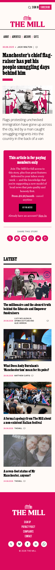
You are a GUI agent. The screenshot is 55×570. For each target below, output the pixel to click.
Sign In (35, 7)
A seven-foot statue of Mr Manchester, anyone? (19, 473)
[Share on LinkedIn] (24, 238)
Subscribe (45, 7)
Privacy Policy (28, 527)
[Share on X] (10, 238)
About (6, 37)
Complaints (28, 531)
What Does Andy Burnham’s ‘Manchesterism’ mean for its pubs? (26, 368)
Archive (27, 37)
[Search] (29, 7)
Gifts (36, 37)
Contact (28, 536)
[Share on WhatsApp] (31, 238)
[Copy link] (45, 238)
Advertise (16, 37)
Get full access (27, 207)
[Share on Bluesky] (38, 238)
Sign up (27, 522)
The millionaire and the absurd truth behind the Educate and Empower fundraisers (27, 309)
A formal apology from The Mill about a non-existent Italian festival (27, 420)
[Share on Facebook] (17, 238)
